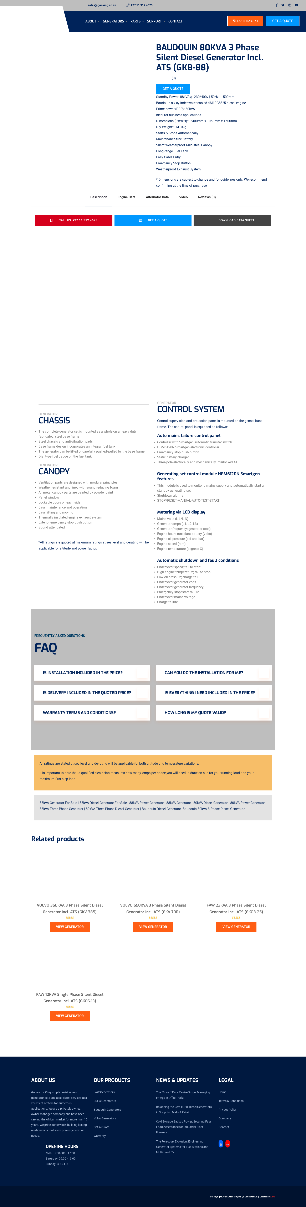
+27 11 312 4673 (142, 5)
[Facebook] (221, 1144)
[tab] (49, 93)
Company (225, 1118)
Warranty (100, 1136)
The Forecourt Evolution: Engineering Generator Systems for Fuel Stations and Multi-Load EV (182, 1147)
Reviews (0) (207, 197)
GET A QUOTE (173, 89)
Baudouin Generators (107, 1109)
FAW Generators (104, 1092)
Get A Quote (282, 21)
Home (222, 1092)
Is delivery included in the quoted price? (87, 693)
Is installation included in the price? (83, 673)
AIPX (272, 1197)
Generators (114, 21)
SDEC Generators (105, 1101)
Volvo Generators (105, 1118)
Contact (175, 21)
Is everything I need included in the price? (210, 693)
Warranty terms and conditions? (79, 713)
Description (98, 197)
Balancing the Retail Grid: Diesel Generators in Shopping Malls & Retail (184, 1109)
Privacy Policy (227, 1109)
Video (183, 197)
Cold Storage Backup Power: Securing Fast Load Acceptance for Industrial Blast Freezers (183, 1127)
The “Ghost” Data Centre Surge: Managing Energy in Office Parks (183, 1095)
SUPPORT (155, 21)
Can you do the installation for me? (204, 673)
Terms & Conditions (231, 1101)
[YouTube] (227, 1144)
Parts (136, 21)
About (91, 21)
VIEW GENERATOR (70, 927)
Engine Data (127, 197)
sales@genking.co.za (102, 5)
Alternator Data (157, 197)
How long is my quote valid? (195, 713)
